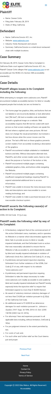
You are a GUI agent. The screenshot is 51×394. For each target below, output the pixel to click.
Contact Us (25, 369)
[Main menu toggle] (46, 5)
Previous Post (25, 349)
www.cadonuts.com (21, 40)
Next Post (25, 355)
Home (25, 366)
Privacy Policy (25, 372)
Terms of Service (26, 376)
